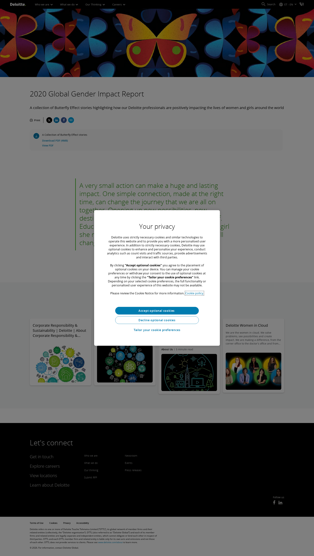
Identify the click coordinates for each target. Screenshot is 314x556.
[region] (157, 278)
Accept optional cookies (157, 311)
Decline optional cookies (157, 320)
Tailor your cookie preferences (157, 330)
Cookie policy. (194, 293)
